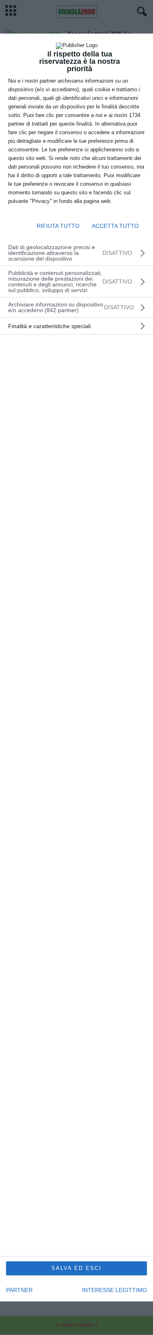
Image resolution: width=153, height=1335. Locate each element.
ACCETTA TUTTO (115, 226)
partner (19, 1290)
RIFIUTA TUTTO (58, 226)
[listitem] (76, 307)
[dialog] (76, 668)
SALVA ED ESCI (76, 1268)
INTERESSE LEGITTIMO (114, 1290)
